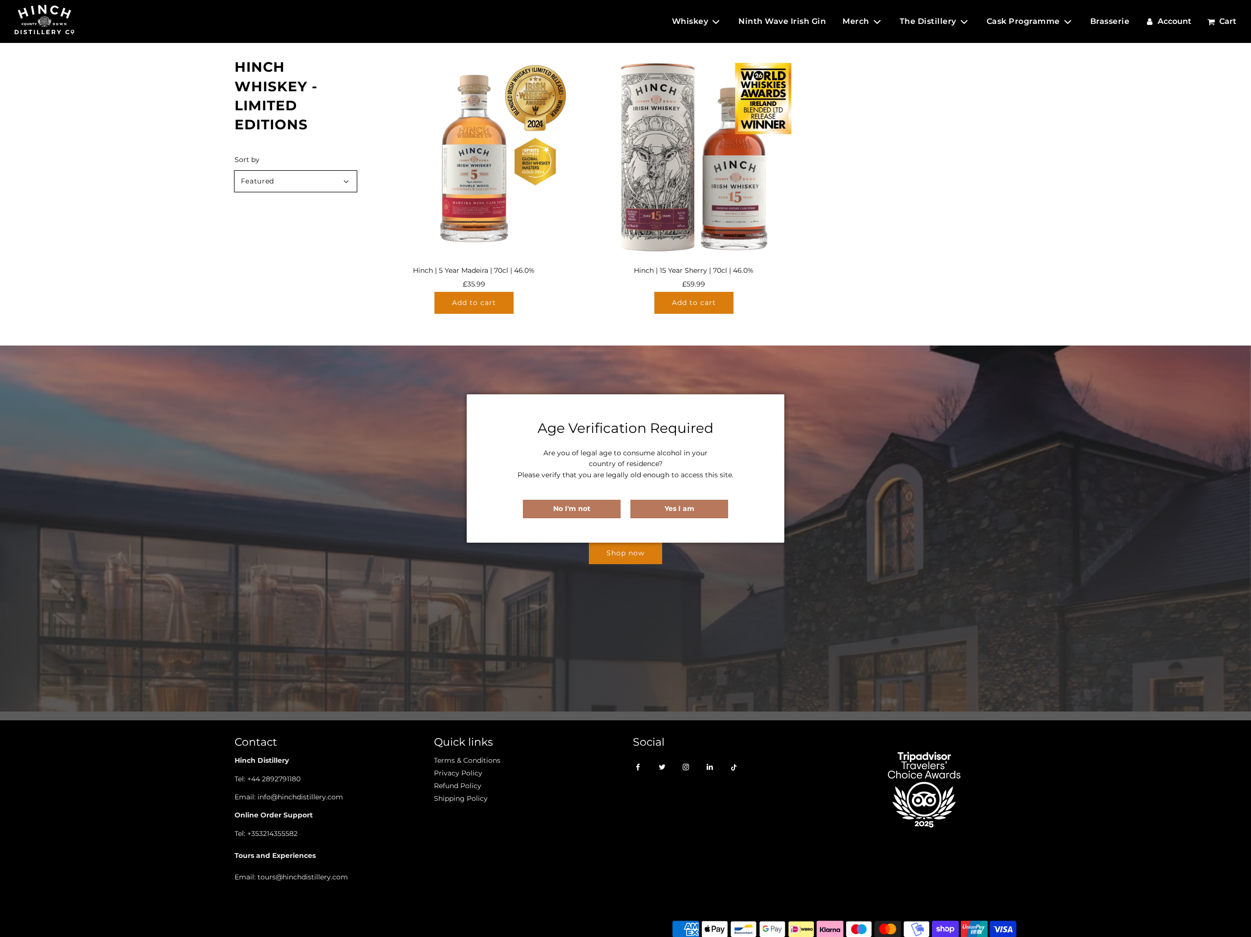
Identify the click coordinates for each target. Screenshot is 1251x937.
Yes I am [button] (679, 508)
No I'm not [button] (571, 508)
